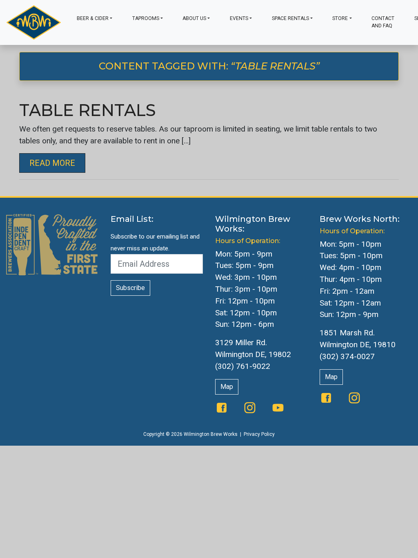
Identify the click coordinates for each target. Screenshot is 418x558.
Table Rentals (87, 110)
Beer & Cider (93, 18)
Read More (52, 163)
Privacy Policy (259, 434)
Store (340, 18)
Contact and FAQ (382, 22)
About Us (194, 18)
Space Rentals (290, 18)
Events (239, 18)
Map (226, 387)
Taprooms (145, 18)
